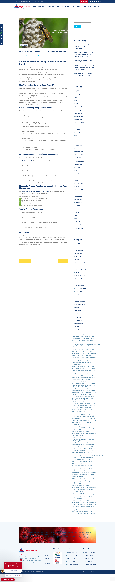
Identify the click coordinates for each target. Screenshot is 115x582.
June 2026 (77, 94)
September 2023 (79, 199)
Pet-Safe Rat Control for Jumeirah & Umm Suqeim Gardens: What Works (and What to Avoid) (84, 67)
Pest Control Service (80, 304)
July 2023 (77, 205)
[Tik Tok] (100, 2)
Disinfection (78, 266)
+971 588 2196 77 (89, 561)
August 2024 (78, 164)
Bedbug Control (79, 250)
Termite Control (79, 320)
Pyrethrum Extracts (27, 160)
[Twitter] (92, 2)
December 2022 (79, 228)
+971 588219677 (40, 1)
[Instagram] (96, 2)
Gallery (79, 6)
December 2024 (79, 151)
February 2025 (79, 145)
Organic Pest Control (80, 301)
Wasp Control (24, 45)
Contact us (96, 6)
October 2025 (78, 119)
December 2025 (79, 113)
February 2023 (79, 221)
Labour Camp (78, 291)
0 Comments (42, 55)
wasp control (63, 73)
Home (34, 6)
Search (76, 21)
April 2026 (77, 100)
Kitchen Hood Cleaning (81, 288)
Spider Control (78, 317)
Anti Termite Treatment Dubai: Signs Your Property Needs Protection (84, 74)
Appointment (86, 571)
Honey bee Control (80, 278)
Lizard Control (78, 294)
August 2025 (78, 126)
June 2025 (77, 132)
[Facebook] (90, 2)
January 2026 (78, 110)
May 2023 (77, 212)
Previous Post (25, 261)
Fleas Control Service (80, 269)
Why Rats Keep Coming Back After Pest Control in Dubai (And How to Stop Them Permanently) (84, 54)
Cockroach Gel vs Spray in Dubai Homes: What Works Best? (83, 61)
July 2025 (77, 129)
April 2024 (77, 177)
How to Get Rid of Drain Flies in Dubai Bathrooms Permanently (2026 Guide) (83, 46)
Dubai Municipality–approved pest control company (36, 191)
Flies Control (78, 272)
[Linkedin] (98, 2)
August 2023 (78, 202)
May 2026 (77, 97)
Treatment (59, 6)
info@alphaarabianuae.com (23, 1)
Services (47, 558)
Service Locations (69, 6)
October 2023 (78, 196)
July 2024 (77, 167)
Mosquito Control (79, 298)
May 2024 (77, 174)
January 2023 (78, 225)
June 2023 (77, 209)
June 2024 (77, 170)
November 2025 (79, 116)
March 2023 (78, 218)
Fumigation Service (80, 275)
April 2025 (77, 138)
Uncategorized (79, 323)
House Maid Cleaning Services (83, 282)
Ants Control (78, 247)
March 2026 (78, 103)
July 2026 (77, 91)
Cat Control (78, 256)
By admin (22, 55)
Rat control (78, 310)
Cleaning (77, 259)
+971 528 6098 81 (89, 558)
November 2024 (79, 154)
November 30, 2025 (31, 55)
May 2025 (77, 135)
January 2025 (78, 148)
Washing (77, 326)
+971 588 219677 (72, 561)
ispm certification (79, 285)
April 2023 (77, 215)
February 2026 (79, 107)
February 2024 (79, 183)
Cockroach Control (80, 263)
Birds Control (78, 253)
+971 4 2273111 (72, 558)
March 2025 (78, 142)
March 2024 (78, 180)
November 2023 (79, 193)
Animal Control (79, 243)
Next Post (62, 261)
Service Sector (87, 6)
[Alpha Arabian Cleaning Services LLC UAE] (22, 6)
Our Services (49, 6)
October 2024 (78, 158)
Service (77, 314)
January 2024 (78, 186)
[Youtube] (94, 2)
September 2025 (79, 123)
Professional (78, 307)
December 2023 (79, 190)
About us (40, 6)
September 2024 (79, 161)
